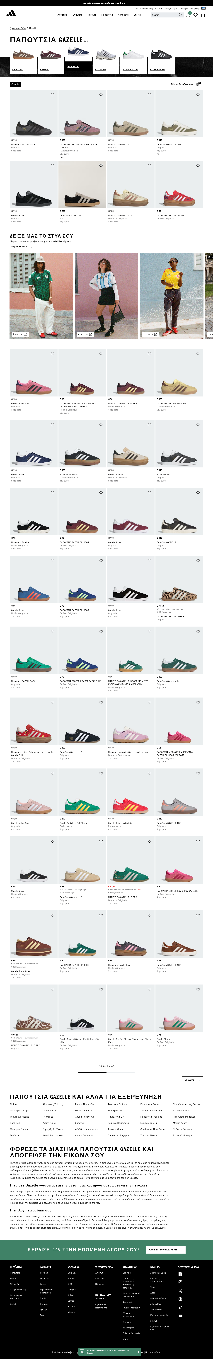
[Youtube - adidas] (190, 1316)
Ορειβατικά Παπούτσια (152, 1129)
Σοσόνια (79, 1123)
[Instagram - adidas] (190, 1283)
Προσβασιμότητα (153, 1352)
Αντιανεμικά (49, 1123)
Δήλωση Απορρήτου (111, 1352)
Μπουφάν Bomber (20, 1129)
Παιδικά (91, 15)
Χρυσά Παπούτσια (84, 1117)
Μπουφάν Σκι (115, 1110)
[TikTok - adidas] (190, 1308)
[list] (89, 84)
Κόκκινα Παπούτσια (118, 1123)
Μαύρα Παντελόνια (85, 1104)
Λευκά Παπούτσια (84, 1135)
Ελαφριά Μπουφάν (183, 1135)
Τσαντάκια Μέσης (19, 1117)
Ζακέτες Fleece (148, 1135)
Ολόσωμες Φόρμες (20, 1110)
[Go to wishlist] (195, 15)
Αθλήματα (123, 15)
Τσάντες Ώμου (115, 1129)
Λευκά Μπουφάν (182, 1110)
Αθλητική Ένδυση (117, 1104)
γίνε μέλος (195, 9)
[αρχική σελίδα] (11, 13)
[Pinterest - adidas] (190, 1299)
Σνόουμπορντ (49, 1110)
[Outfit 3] (172, 296)
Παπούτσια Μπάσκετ (184, 1117)
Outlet (137, 15)
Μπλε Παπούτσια (84, 1110)
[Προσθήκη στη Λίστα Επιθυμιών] (52, 95)
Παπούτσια (107, 15)
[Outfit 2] (106, 296)
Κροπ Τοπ (15, 1123)
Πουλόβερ (48, 1117)
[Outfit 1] (41, 296)
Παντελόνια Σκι (116, 1117)
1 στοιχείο (148, 334)
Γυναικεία (77, 15)
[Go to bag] (203, 15)
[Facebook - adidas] (190, 1274)
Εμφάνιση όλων (19, 247)
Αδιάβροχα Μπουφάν (86, 1129)
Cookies (97, 1352)
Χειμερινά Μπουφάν (151, 1110)
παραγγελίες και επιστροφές (176, 9)
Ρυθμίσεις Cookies (61, 1352)
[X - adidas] (190, 1291)
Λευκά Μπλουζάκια (53, 1135)
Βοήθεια (158, 9)
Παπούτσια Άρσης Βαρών (186, 1104)
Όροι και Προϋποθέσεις (133, 1352)
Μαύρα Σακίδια (148, 1123)
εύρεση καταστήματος (144, 9)
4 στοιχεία (83, 334)
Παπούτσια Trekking (151, 1117)
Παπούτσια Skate (149, 1104)
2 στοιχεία (17, 334)
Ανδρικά (62, 15)
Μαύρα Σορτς (180, 1123)
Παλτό (13, 1104)
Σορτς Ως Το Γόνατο (53, 1129)
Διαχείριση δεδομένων (81, 1352)
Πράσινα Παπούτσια (183, 1129)
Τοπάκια (14, 1135)
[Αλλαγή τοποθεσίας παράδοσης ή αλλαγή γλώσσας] (203, 8)
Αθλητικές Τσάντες (53, 1104)
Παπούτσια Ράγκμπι (118, 1135)
